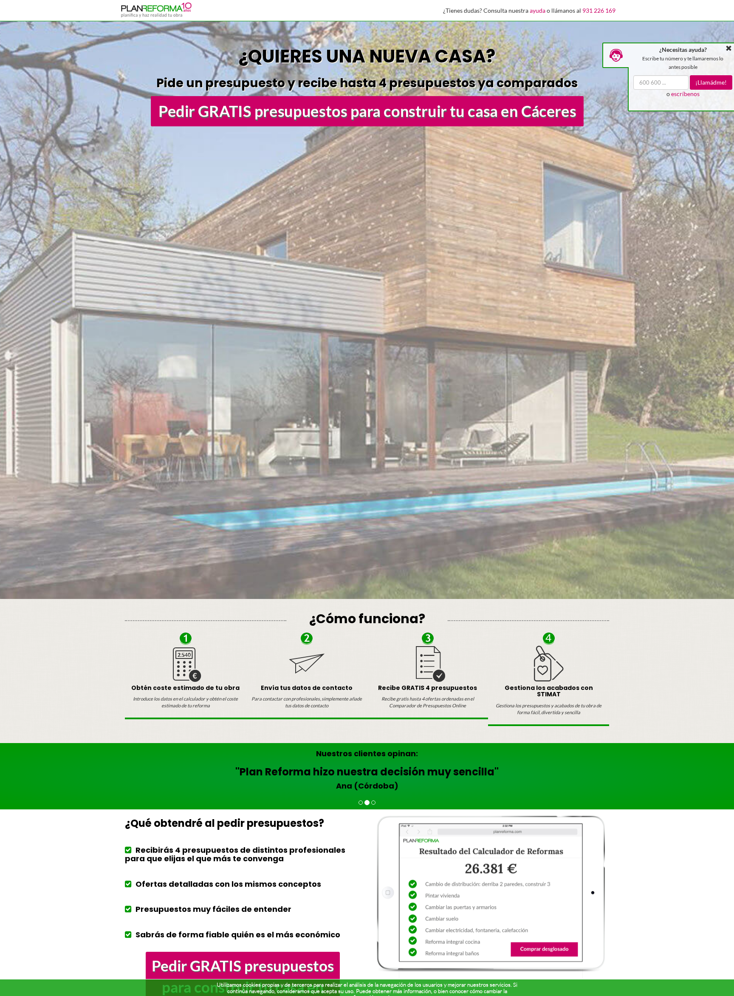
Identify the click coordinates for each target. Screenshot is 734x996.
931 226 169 (598, 10)
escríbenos (685, 93)
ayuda (537, 10)
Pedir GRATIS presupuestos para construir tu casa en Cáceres (366, 111)
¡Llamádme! (711, 82)
